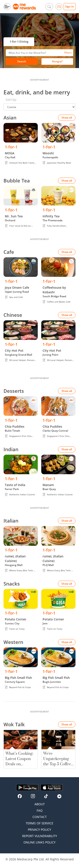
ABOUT (39, 804)
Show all (66, 117)
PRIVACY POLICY (39, 829)
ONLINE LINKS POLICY (39, 842)
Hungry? (57, 61)
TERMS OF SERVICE (39, 823)
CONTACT (39, 817)
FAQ (40, 810)
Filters (68, 52)
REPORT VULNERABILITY (39, 836)
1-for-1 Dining (19, 41)
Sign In (69, 6)
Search (21, 61)
